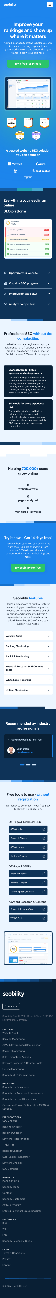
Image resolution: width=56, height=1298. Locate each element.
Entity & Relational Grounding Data (22, 1210)
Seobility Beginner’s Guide (17, 1240)
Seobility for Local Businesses (19, 1099)
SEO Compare (17, 847)
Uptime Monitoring (13, 1068)
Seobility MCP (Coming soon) (18, 1075)
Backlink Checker (18, 873)
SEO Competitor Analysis (16, 1056)
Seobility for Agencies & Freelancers (22, 1093)
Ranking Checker (18, 882)
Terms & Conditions (13, 1252)
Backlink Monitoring (13, 1050)
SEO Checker (16, 829)
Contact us (11, 1006)
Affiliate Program (11, 1204)
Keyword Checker (19, 838)
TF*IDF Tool (16, 918)
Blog (4, 1222)
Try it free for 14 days (28, 63)
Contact (7, 1192)
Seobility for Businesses (15, 1087)
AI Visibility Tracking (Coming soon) (22, 1044)
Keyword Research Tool (21, 909)
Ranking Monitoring (13, 1038)
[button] (22, 764)
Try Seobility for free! (28, 567)
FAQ (4, 1234)
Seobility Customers (13, 1198)
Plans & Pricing (10, 1180)
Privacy (6, 1258)
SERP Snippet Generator (22, 891)
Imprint (6, 1264)
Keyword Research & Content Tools (22, 1062)
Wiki (4, 1228)
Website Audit (10, 1032)
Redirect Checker (18, 856)
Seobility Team (10, 1186)
